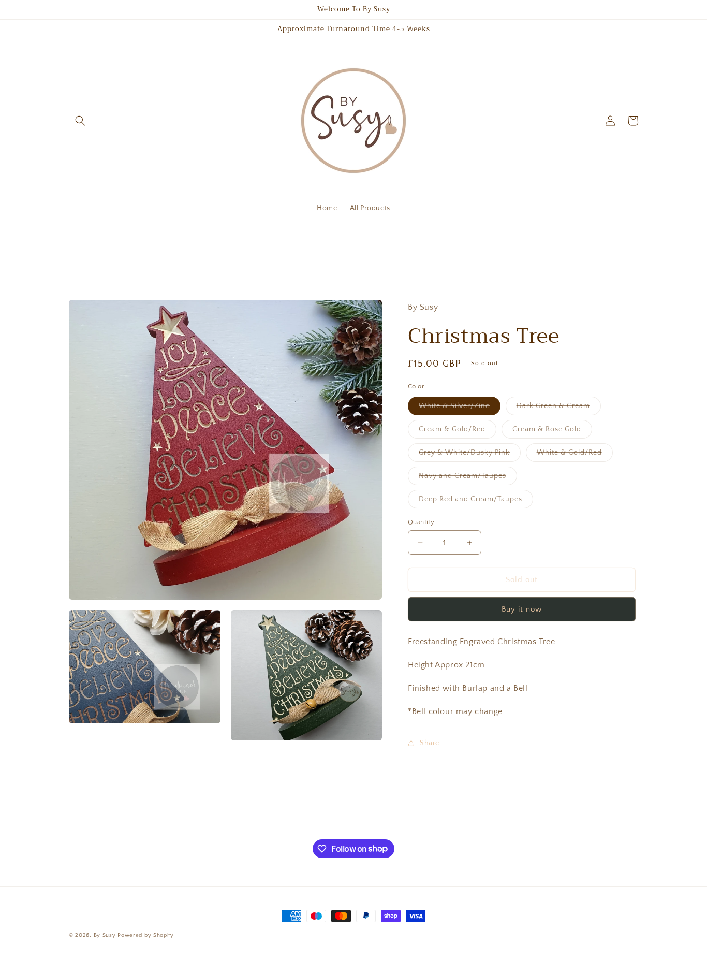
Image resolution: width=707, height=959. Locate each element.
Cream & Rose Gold (552, 432)
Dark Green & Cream (559, 408)
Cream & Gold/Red (457, 432)
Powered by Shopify (145, 935)
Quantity (421, 522)
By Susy (105, 935)
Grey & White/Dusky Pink (470, 455)
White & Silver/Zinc (459, 408)
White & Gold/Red (575, 455)
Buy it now (522, 609)
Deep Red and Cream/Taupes (476, 501)
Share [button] (429, 743)
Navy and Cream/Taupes (468, 478)
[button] (80, 120)
